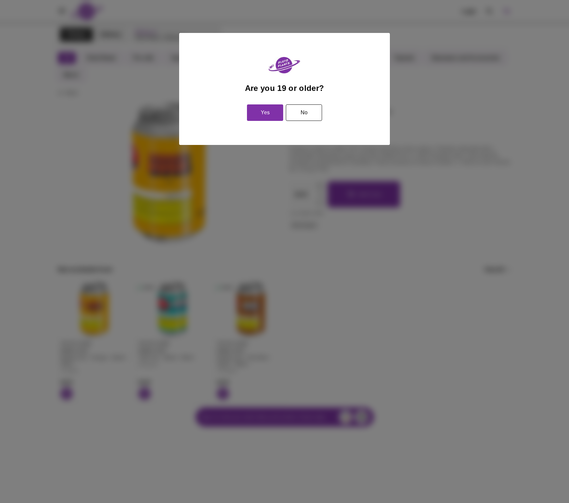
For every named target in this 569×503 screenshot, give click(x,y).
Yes (265, 112)
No (304, 112)
